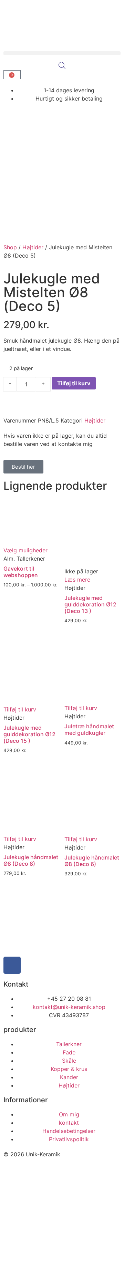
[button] (62, 53)
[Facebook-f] (12, 965)
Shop (10, 247)
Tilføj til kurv (73, 383)
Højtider (32, 247)
